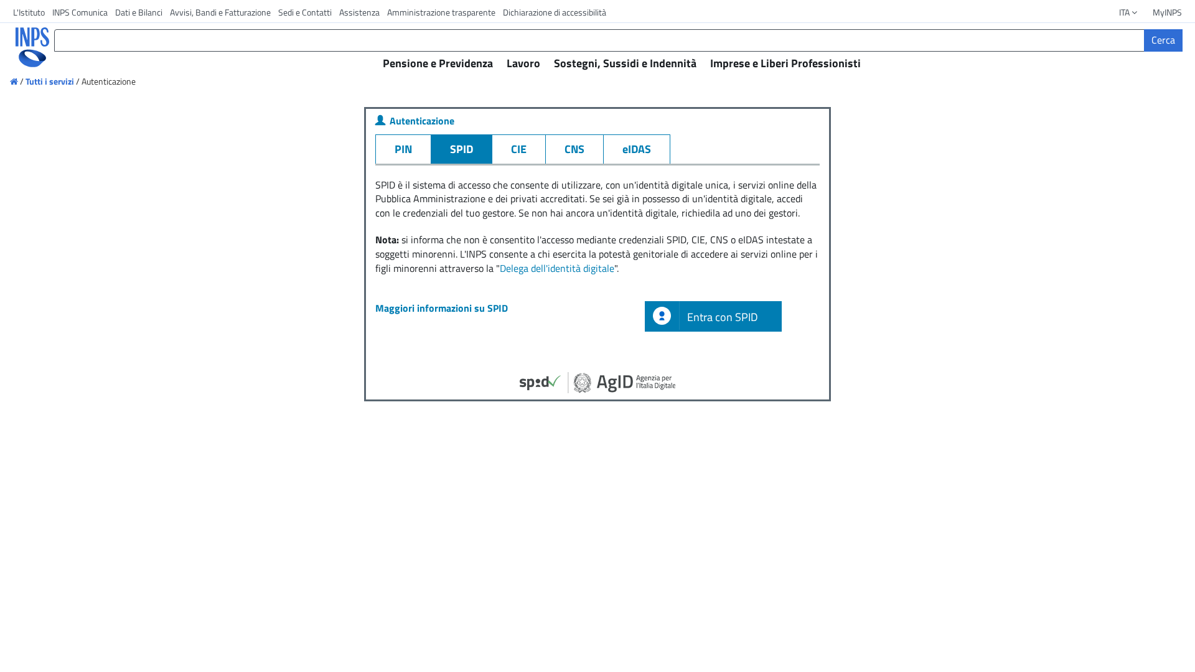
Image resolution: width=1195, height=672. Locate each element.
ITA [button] (1125, 12)
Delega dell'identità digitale (557, 268)
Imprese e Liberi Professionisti (785, 63)
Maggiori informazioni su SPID (441, 308)
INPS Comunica (80, 12)
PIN (403, 149)
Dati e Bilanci (138, 12)
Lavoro (523, 63)
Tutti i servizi (50, 81)
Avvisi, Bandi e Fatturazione (220, 12)
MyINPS (1167, 12)
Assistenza (359, 12)
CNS (574, 149)
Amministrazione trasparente (441, 12)
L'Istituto (29, 12)
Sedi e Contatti (305, 12)
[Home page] (15, 81)
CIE (519, 149)
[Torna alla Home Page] (24, 47)
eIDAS (636, 149)
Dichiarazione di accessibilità (554, 12)
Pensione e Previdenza (438, 63)
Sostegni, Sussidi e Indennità (625, 63)
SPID (461, 149)
